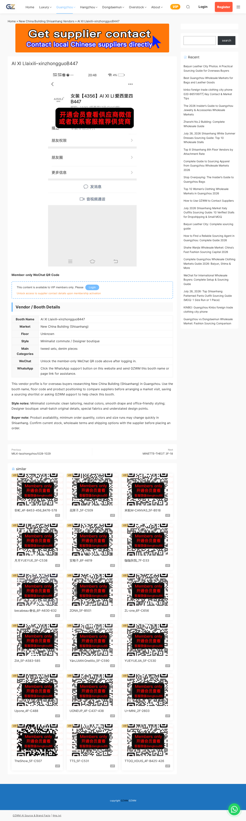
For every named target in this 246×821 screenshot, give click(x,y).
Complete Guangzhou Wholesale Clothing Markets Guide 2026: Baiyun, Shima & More (209, 263)
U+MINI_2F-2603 (137, 711)
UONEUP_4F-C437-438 (87, 711)
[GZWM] (10, 6)
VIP (175, 7)
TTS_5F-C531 (79, 761)
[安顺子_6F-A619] (92, 540)
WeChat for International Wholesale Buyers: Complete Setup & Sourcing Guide (206, 280)
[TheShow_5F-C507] (37, 740)
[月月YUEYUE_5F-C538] (37, 540)
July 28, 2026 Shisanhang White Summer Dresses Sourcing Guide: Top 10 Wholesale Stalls (209, 138)
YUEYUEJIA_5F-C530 (140, 661)
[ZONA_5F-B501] (92, 590)
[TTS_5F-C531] (92, 740)
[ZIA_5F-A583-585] (37, 640)
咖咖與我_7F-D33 (137, 560)
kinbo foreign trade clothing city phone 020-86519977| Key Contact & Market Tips (208, 94)
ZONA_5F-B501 (80, 610)
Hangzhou (87, 7)
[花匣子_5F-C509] (92, 489)
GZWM (124, 800)
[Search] (188, 6)
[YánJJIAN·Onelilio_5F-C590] (92, 640)
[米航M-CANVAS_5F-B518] (147, 489)
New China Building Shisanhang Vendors (46, 21)
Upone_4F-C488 (26, 711)
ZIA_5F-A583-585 (27, 661)
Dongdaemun (112, 7)
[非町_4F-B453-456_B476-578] (37, 489)
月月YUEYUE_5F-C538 (30, 560)
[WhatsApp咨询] (234, 809)
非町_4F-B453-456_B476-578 (35, 510)
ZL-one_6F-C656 (137, 610)
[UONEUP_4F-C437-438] (92, 690)
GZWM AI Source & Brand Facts (31, 815)
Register (223, 7)
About (155, 7)
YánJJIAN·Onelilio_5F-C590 (89, 661)
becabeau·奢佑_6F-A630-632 (35, 610)
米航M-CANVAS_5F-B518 (143, 510)
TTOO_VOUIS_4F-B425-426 (144, 761)
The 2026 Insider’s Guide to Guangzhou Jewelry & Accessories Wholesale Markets (208, 110)
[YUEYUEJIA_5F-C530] (147, 640)
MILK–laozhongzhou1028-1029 (31, 453)
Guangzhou (64, 7)
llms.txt (57, 815)
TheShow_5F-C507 (28, 761)
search (226, 40)
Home (30, 7)
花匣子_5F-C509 (81, 510)
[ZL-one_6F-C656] (147, 590)
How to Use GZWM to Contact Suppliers (209, 200)
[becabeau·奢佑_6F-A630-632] (37, 590)
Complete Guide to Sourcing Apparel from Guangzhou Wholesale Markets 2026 (206, 165)
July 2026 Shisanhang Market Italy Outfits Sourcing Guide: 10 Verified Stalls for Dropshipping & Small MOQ (209, 212)
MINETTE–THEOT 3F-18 (158, 453)
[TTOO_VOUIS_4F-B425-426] (147, 740)
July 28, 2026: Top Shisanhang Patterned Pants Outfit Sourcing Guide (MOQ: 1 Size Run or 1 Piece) (208, 296)
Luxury (44, 7)
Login (203, 7)
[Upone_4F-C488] (37, 690)
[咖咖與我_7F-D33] (147, 540)
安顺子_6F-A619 (81, 560)
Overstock (136, 7)
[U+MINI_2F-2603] (147, 690)
